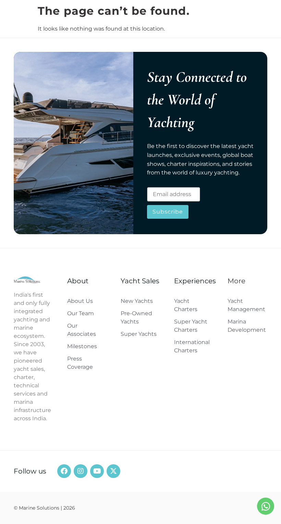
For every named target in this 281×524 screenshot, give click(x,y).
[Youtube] (97, 471)
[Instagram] (80, 471)
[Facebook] (64, 471)
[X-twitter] (113, 471)
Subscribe (167, 211)
